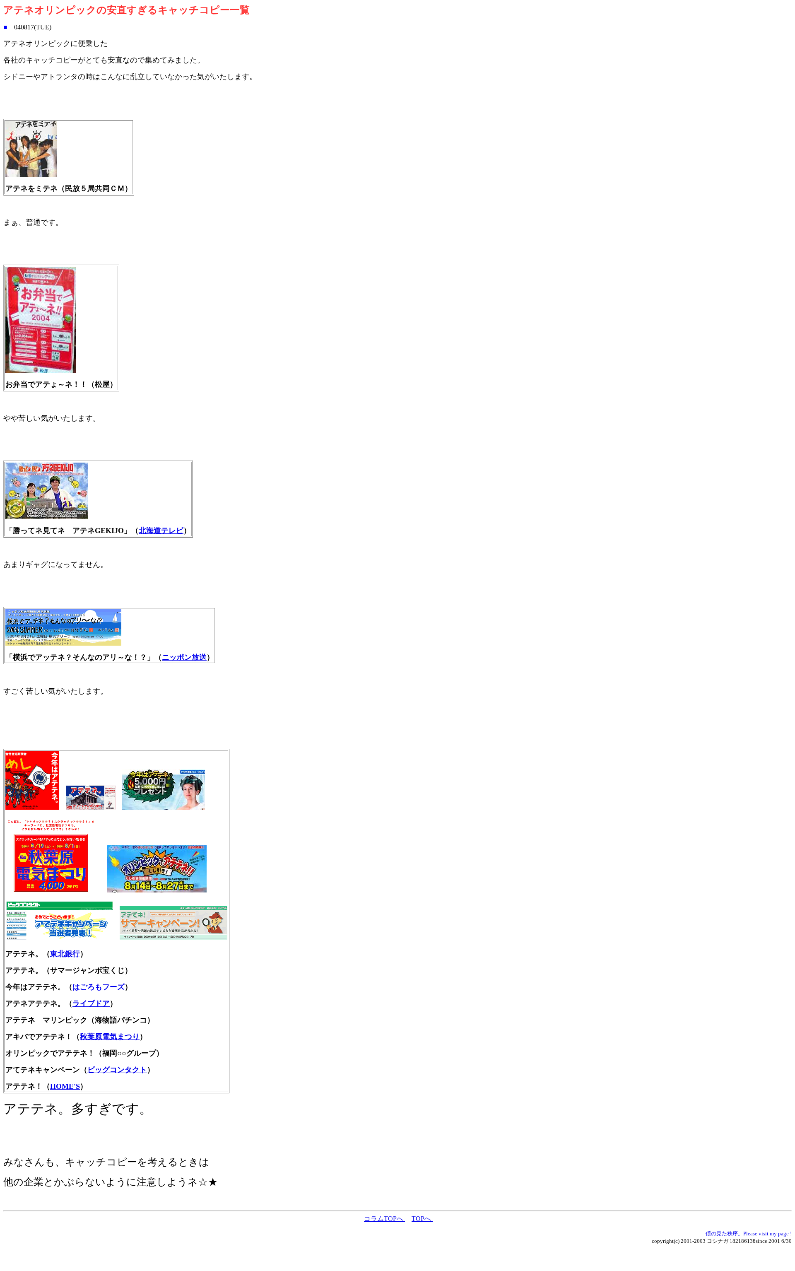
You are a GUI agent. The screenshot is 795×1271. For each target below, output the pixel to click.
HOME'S (65, 1086)
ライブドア (91, 1003)
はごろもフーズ (98, 987)
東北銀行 (65, 954)
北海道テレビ (161, 530)
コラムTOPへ (384, 1218)
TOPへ (422, 1218)
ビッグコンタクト (117, 1070)
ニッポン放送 (184, 657)
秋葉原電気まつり (110, 1036)
